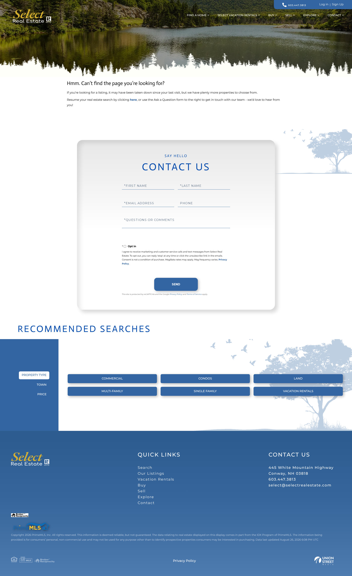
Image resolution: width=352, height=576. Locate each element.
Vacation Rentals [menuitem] (156, 479)
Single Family (205, 391)
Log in (324, 4)
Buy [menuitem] (271, 15)
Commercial (112, 378)
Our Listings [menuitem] (151, 473)
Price (41, 394)
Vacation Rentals (298, 391)
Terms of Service (194, 294)
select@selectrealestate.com (300, 485)
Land (298, 378)
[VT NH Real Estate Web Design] (324, 561)
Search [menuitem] (145, 468)
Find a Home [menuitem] (196, 15)
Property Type (34, 375)
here (133, 100)
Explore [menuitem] (310, 15)
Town (42, 385)
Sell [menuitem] (288, 15)
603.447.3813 (297, 5)
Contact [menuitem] (334, 15)
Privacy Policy (176, 294)
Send (176, 284)
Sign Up (338, 4)
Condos (205, 378)
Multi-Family (112, 391)
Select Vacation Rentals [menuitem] (237, 15)
